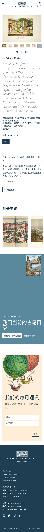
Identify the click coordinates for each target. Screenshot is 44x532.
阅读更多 (11, 189)
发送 (35, 434)
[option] (15, 232)
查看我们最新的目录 (12, 336)
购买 (6, 141)
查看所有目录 (29, 336)
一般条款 (32, 529)
